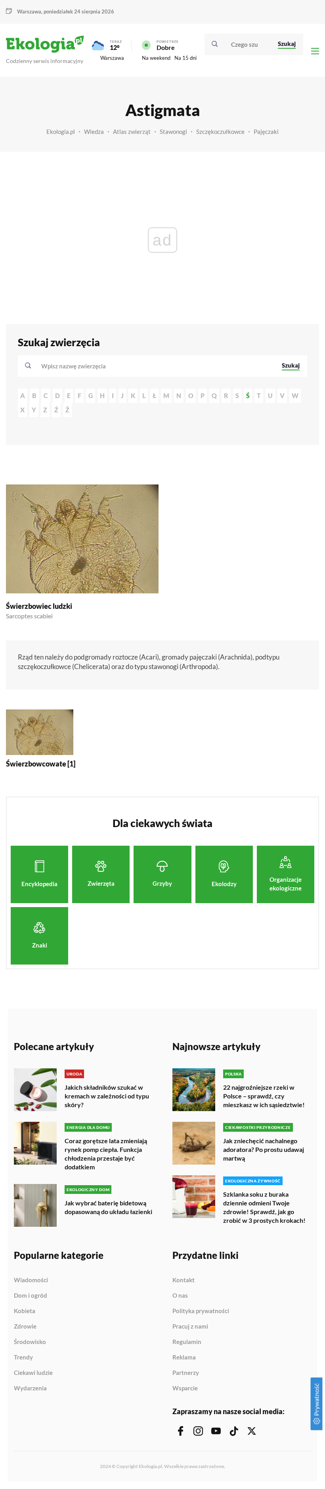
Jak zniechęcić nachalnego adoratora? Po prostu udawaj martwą (263, 1149)
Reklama (184, 1357)
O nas (180, 1296)
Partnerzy (185, 1373)
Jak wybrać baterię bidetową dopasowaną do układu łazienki (108, 1207)
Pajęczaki (266, 131)
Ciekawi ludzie (33, 1373)
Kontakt (183, 1280)
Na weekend (156, 58)
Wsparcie (185, 1388)
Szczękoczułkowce (220, 131)
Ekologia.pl (60, 131)
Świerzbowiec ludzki (39, 606)
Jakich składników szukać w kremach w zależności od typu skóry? (107, 1095)
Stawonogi (173, 131)
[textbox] (76, 366)
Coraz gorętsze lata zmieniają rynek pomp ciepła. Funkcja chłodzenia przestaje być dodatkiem (106, 1154)
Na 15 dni (185, 58)
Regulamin (186, 1342)
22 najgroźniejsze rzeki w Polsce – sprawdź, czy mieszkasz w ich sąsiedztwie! (264, 1095)
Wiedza (94, 131)
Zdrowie (25, 1326)
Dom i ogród (30, 1296)
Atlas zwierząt (132, 131)
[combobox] (156, 366)
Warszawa (112, 58)
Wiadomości (31, 1280)
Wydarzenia (30, 1388)
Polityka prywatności (200, 1311)
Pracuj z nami (190, 1326)
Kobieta (24, 1311)
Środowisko (30, 1342)
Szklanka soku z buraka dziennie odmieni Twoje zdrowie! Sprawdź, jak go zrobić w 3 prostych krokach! (264, 1207)
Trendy (23, 1357)
